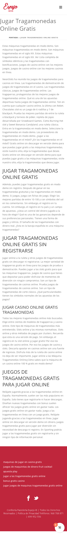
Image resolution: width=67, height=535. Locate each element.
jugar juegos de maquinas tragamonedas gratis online (32, 485)
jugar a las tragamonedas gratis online (24, 476)
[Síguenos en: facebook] (28, 498)
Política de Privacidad (28, 513)
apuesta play (10, 471)
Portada (13, 37)
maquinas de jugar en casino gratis (22, 462)
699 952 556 (34, 516)
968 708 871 (57, 513)
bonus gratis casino (14, 480)
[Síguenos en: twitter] (36, 498)
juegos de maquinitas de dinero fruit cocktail (27, 466)
